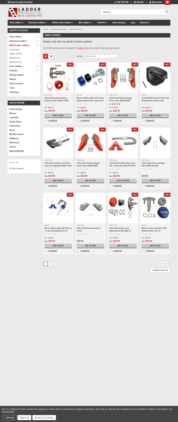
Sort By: (79, 56)
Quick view (58, 91)
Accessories (14, 49)
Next (165, 264)
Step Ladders (16, 22)
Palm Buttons (14, 58)
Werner (12, 113)
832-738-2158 (122, 2)
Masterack (14, 142)
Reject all (24, 417)
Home (45, 29)
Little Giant (14, 126)
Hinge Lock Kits (15, 53)
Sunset (12, 146)
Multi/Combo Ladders (62, 22)
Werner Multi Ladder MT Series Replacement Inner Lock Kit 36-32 (90, 100)
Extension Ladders (37, 22)
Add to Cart (58, 115)
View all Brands (16, 151)
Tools (132, 22)
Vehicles (101, 22)
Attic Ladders (84, 22)
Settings (9, 417)
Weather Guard (16, 134)
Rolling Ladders (16, 75)
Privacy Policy (8, 411)
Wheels (12, 79)
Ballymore (14, 138)
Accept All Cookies (44, 417)
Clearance (14, 92)
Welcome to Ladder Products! (20, 2)
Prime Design (15, 109)
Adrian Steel (15, 121)
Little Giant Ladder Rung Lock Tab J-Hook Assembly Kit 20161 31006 (122, 165)
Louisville (13, 117)
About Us (144, 22)
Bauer (12, 130)
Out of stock (123, 180)
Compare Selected (160, 270)
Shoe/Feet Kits (15, 62)
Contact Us (82, 48)
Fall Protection (119, 22)
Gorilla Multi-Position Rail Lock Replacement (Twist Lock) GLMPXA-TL (155, 100)
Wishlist (140, 2)
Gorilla (144, 95)
